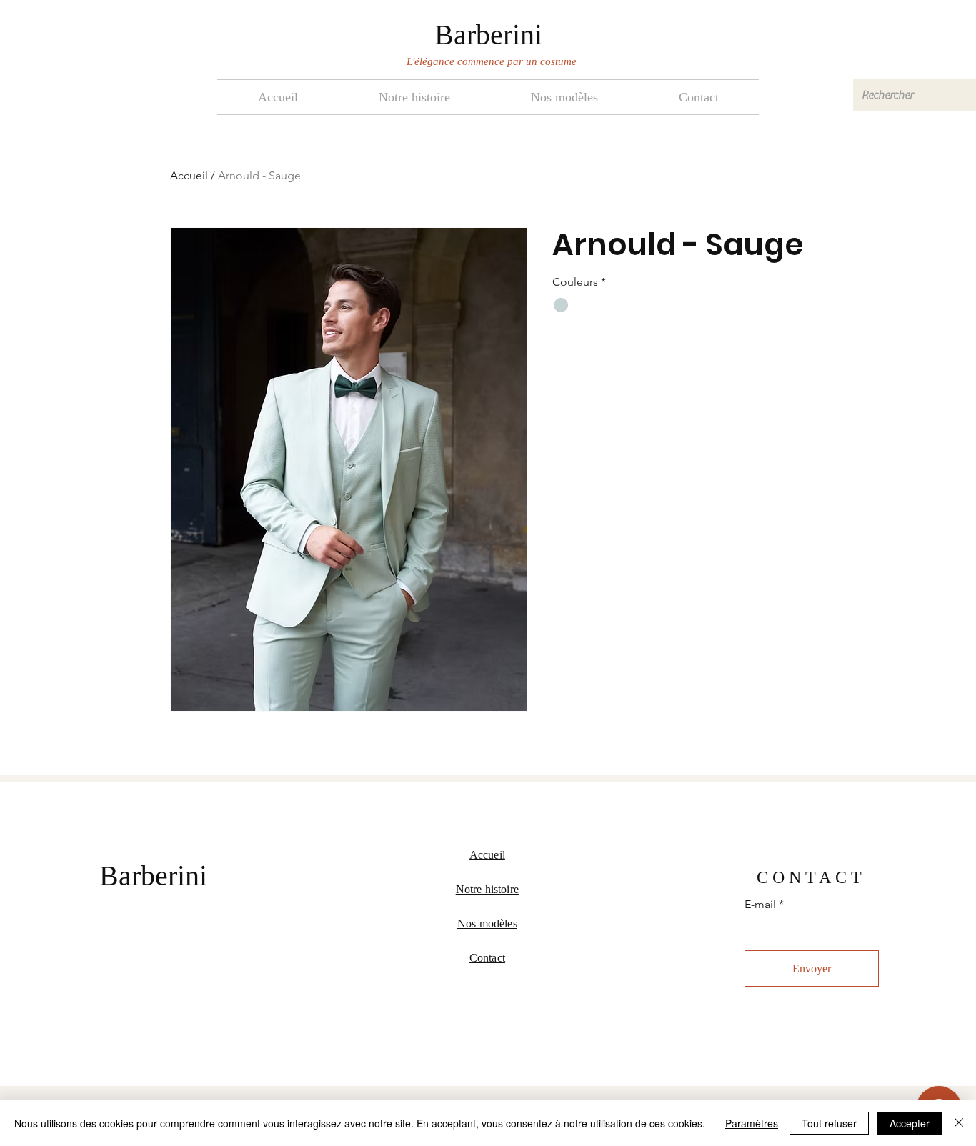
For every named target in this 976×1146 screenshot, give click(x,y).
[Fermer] (958, 1123)
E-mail (760, 904)
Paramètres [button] (751, 1123)
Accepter (910, 1123)
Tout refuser (829, 1123)
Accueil (189, 175)
